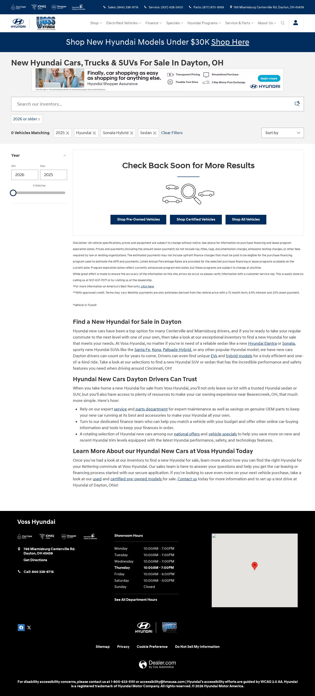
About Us (265, 23)
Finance (152, 23)
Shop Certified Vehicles (196, 219)
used (97, 479)
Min (13, 166)
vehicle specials (222, 434)
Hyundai (83, 133)
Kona (156, 349)
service (120, 409)
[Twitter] (29, 627)
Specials (173, 23)
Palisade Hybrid (177, 349)
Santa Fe (142, 349)
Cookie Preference (152, 647)
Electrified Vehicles (122, 23)
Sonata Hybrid (116, 133)
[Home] (20, 23)
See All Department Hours (135, 600)
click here (147, 286)
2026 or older (26, 119)
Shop (94, 23)
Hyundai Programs (202, 23)
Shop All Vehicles (246, 219)
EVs (214, 356)
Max (42, 166)
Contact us (187, 479)
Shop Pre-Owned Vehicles (138, 219)
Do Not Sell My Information (197, 647)
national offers (187, 434)
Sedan (146, 133)
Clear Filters (172, 133)
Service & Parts (237, 23)
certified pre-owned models (136, 479)
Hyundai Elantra (262, 343)
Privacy (123, 647)
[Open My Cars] (294, 23)
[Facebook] (21, 627)
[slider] (13, 193)
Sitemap (103, 647)
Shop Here (230, 42)
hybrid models (239, 356)
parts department (151, 409)
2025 (60, 133)
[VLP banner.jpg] (158, 79)
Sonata (288, 343)
